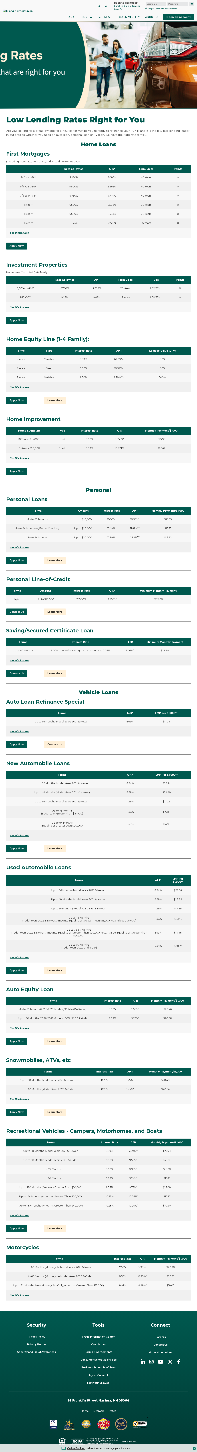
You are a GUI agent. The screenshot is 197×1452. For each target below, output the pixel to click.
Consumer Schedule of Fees (98, 1359)
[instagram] (151, 1362)
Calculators (98, 1344)
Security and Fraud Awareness (36, 1352)
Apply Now (17, 245)
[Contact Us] (106, 5)
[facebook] (178, 1362)
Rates (112, 1411)
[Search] (99, 5)
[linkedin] (143, 1362)
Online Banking (76, 1448)
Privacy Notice (36, 1344)
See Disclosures (19, 232)
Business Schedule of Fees (98, 1367)
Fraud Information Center (98, 1336)
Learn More (54, 400)
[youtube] (160, 1362)
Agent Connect (98, 1375)
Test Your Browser (99, 1382)
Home (85, 1411)
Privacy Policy (36, 1336)
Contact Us (17, 611)
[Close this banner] (194, 1447)
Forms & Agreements (98, 1352)
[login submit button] (191, 4)
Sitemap (98, 1411)
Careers (160, 1337)
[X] (170, 1362)
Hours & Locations (160, 1352)
